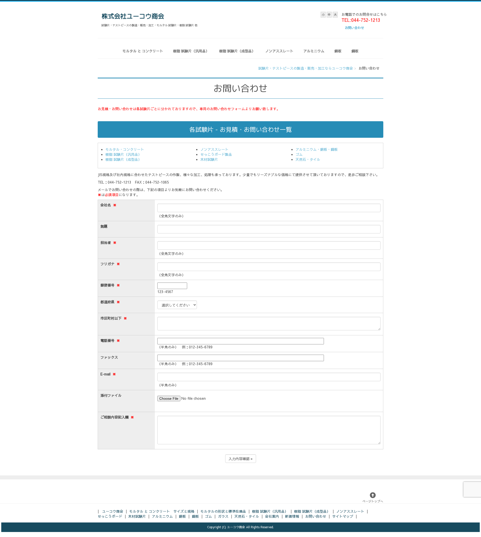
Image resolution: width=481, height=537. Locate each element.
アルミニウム (313, 50)
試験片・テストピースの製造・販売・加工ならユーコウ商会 (305, 68)
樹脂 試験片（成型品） (237, 50)
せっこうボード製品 (216, 154)
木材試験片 (209, 159)
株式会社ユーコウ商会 (132, 16)
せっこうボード (110, 516)
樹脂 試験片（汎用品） (191, 50)
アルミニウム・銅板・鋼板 (317, 149)
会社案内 (272, 516)
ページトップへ (372, 501)
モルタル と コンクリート (143, 50)
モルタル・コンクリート (124, 149)
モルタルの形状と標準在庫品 (223, 511)
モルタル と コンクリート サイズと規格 (161, 511)
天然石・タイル (308, 159)
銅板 (337, 50)
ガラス (223, 516)
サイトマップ (342, 516)
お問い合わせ (315, 516)
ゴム (299, 154)
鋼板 (354, 50)
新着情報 (292, 516)
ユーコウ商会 (112, 511)
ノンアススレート (279, 50)
